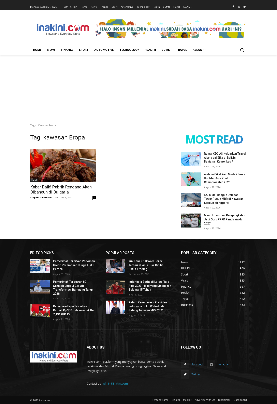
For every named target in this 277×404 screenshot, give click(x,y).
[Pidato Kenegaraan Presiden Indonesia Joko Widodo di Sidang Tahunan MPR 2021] (115, 307)
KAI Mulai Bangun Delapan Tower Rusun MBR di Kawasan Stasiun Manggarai (224, 198)
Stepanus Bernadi (41, 197)
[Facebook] (233, 7)
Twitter (195, 374)
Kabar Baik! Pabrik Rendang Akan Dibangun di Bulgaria (61, 190)
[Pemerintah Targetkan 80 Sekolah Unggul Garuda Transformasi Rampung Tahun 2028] (40, 287)
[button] (242, 50)
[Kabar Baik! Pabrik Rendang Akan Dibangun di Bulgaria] (63, 165)
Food (34, 180)
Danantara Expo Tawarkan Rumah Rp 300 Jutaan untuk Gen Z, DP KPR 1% (74, 310)
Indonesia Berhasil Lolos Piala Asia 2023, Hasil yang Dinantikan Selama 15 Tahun (150, 285)
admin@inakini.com (115, 383)
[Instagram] (238, 7)
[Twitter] (244, 7)
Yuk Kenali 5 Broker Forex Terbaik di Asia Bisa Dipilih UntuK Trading (146, 265)
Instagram (224, 364)
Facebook (197, 364)
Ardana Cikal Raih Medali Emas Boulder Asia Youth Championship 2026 (224, 178)
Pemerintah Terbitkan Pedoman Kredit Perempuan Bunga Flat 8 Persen (74, 265)
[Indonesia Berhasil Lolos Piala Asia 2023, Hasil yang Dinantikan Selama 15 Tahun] (115, 287)
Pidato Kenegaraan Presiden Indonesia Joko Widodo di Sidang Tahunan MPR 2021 (148, 306)
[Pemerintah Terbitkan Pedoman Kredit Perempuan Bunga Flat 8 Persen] (40, 266)
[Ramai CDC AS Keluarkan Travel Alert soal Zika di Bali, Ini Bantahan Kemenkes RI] (191, 159)
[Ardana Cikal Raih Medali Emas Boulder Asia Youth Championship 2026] (191, 179)
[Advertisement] (138, 85)
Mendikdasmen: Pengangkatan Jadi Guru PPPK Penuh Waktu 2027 (224, 219)
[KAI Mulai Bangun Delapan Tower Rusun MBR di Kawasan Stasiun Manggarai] (191, 200)
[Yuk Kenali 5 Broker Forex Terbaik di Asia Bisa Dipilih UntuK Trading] (115, 266)
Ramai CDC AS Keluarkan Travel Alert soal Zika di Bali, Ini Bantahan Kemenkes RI (225, 157)
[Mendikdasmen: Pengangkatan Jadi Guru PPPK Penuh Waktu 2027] (191, 220)
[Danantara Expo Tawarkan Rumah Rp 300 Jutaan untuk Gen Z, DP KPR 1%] (40, 311)
